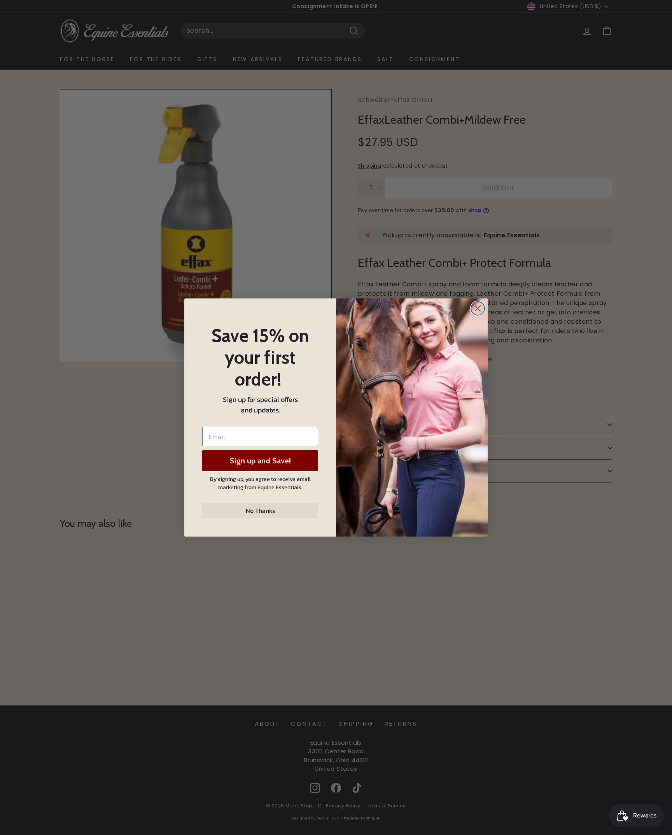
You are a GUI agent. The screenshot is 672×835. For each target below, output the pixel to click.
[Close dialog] (478, 308)
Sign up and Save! (260, 460)
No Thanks (260, 510)
